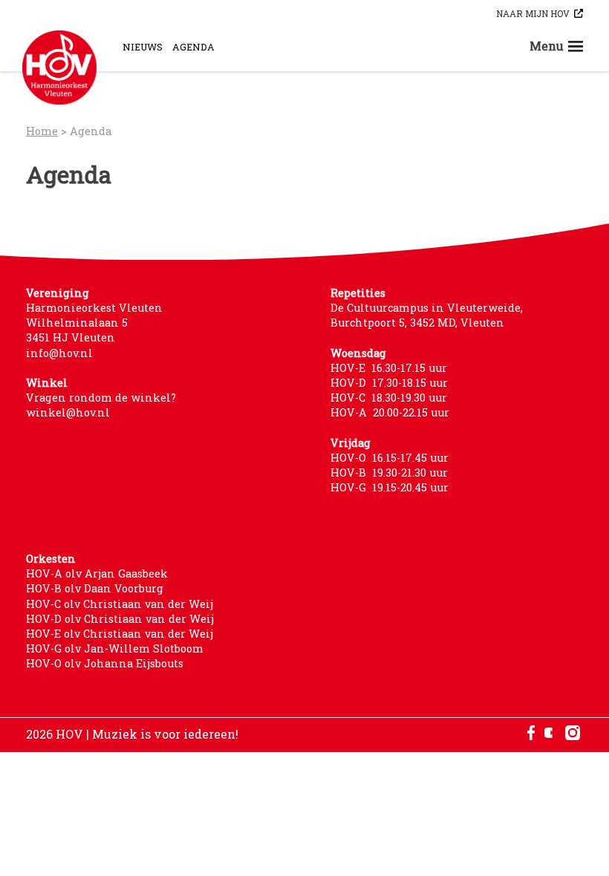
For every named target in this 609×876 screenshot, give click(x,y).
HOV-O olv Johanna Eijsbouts (104, 663)
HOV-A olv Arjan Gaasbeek (97, 573)
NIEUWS (143, 47)
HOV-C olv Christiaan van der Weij (119, 604)
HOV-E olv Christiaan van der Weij (119, 634)
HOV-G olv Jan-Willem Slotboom (114, 648)
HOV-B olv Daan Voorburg (94, 588)
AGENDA (193, 47)
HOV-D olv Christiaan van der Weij (120, 619)
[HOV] (59, 67)
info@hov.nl (59, 353)
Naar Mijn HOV (533, 13)
